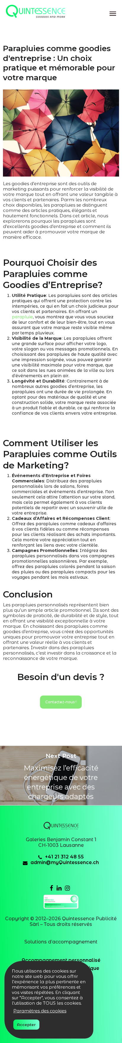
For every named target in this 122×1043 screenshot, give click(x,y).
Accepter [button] (26, 1024)
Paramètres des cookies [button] (39, 1011)
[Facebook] (51, 888)
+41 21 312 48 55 (64, 857)
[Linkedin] (59, 888)
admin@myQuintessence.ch (64, 862)
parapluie (22, 317)
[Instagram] (67, 888)
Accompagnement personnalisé (61, 960)
